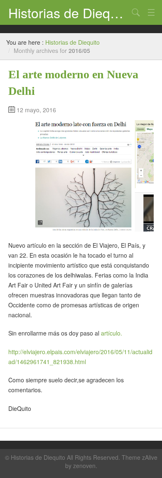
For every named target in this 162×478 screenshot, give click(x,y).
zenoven (84, 465)
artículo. (111, 333)
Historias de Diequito (68, 12)
